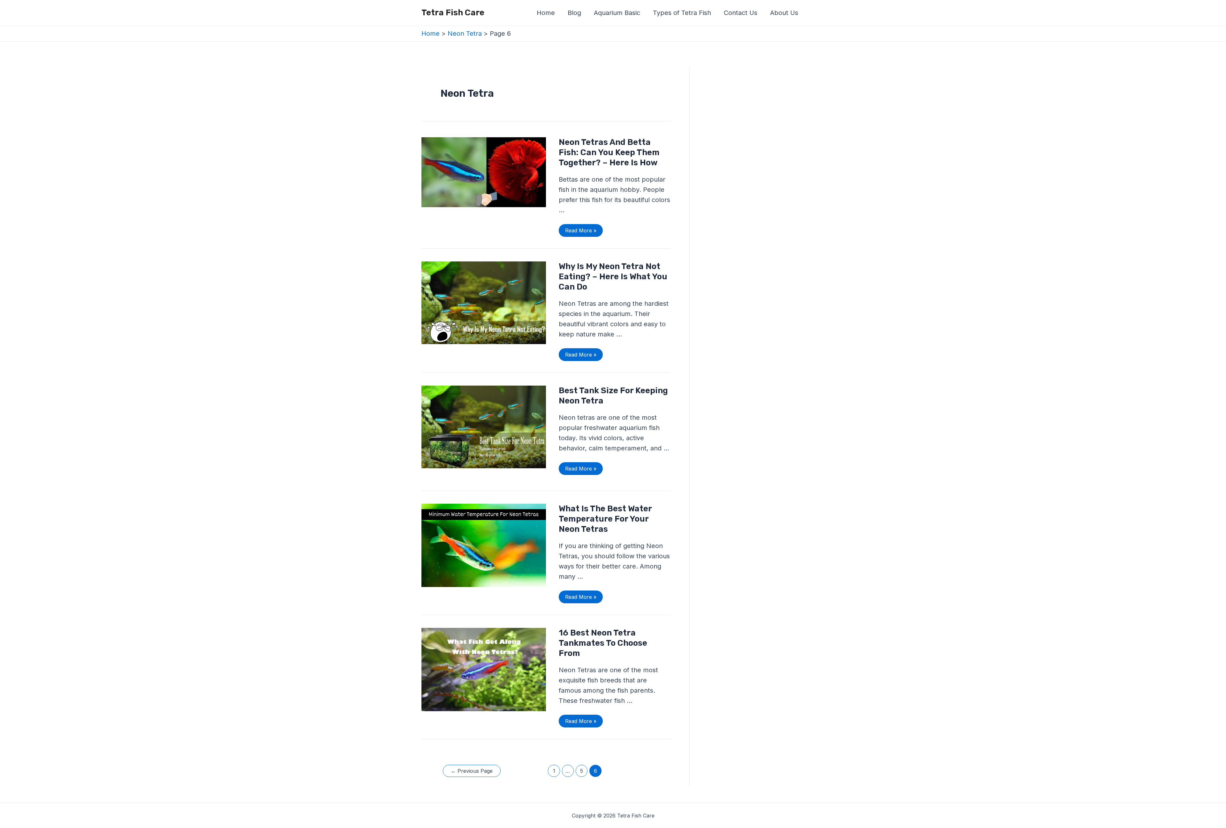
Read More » (580, 229)
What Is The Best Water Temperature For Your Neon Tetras (605, 519)
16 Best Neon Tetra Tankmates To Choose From (603, 643)
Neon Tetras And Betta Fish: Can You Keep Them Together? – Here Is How (609, 152)
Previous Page (472, 771)
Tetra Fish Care (452, 13)
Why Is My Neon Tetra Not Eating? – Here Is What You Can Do (613, 276)
